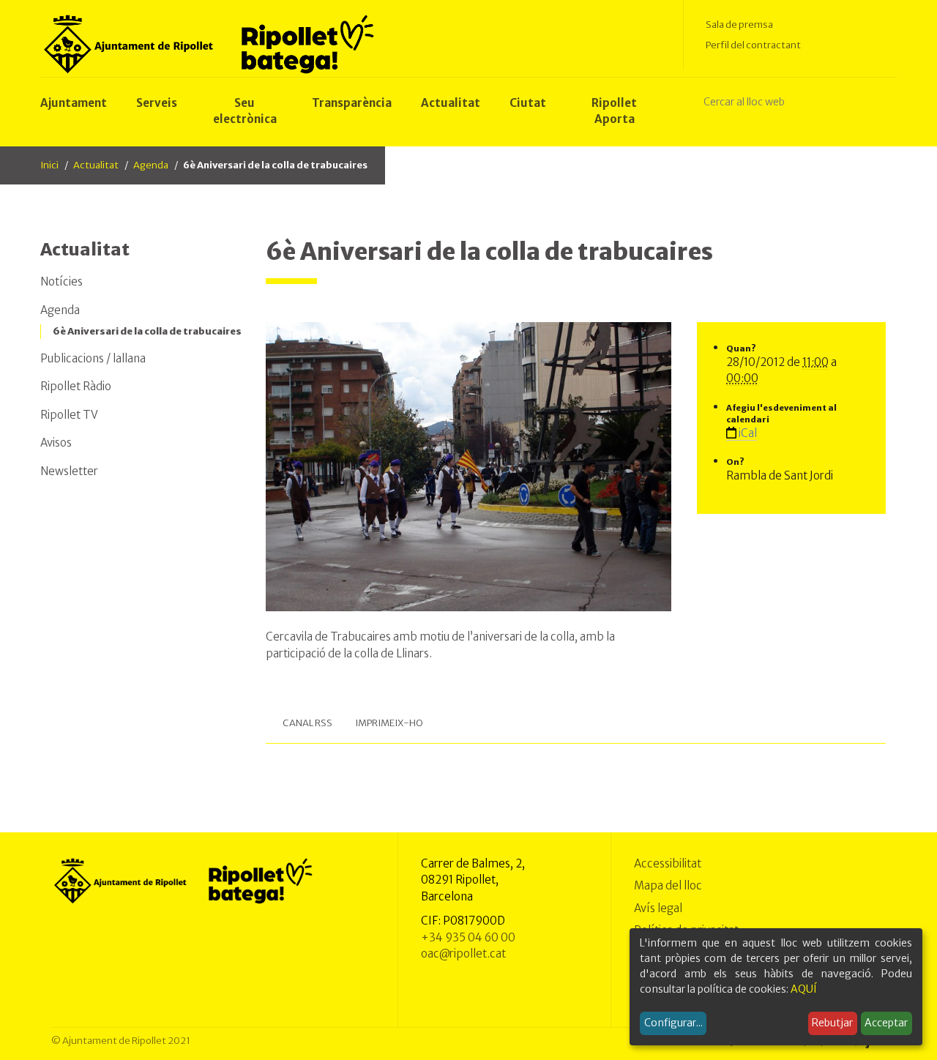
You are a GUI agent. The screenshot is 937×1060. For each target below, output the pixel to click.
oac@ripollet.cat (463, 953)
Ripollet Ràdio (75, 386)
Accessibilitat (667, 863)
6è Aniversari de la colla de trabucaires (147, 331)
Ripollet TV (69, 415)
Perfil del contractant (753, 45)
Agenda (150, 165)
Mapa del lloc (668, 885)
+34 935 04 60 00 (468, 937)
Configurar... (673, 1022)
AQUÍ (804, 989)
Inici (49, 165)
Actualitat (96, 165)
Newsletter (69, 471)
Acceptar (886, 1022)
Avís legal (658, 908)
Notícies (61, 281)
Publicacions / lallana (93, 358)
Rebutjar (832, 1022)
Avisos (56, 442)
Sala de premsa (739, 24)
